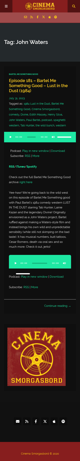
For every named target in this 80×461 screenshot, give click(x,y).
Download (58, 151)
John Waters (17, 120)
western (61, 125)
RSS (27, 156)
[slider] (64, 137)
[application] (40, 139)
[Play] (11, 137)
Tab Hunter (27, 125)
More (35, 156)
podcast (47, 120)
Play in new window (35, 151)
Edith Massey (38, 114)
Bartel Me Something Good (23, 74)
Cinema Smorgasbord (46, 109)
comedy (14, 114)
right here (25, 182)
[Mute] (53, 137)
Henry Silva (55, 114)
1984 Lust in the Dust (37, 103)
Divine (24, 114)
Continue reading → (57, 306)
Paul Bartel (33, 120)
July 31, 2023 (17, 98)
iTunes (20, 166)
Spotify (32, 166)
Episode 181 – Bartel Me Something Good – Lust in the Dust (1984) (38, 85)
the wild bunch (45, 125)
